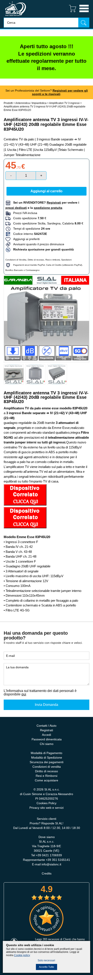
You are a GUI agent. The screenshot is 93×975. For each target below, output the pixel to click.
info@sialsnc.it (51, 864)
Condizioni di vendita (46, 766)
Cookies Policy (46, 803)
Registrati (46, 730)
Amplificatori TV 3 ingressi (64, 103)
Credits (46, 873)
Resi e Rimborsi (46, 775)
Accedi (46, 734)
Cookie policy (22, 955)
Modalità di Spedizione (46, 757)
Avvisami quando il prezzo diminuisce (37, 244)
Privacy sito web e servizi (46, 807)
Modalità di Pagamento (46, 753)
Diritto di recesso (36, 260)
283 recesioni (51, 939)
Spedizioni (66, 260)
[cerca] (83, 22)
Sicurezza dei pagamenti (46, 762)
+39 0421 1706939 (49, 855)
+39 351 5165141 (58, 859)
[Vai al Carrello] (71, 13)
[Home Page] (15, 16)
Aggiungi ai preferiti (25, 239)
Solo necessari (46, 960)
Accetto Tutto (46, 966)
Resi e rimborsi (52, 260)
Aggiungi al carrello (46, 191)
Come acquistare (46, 780)
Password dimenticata (47, 739)
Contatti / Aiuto (46, 725)
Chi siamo (46, 744)
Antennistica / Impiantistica (30, 103)
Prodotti (8, 103)
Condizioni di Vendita (15, 260)
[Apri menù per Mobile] (84, 13)
